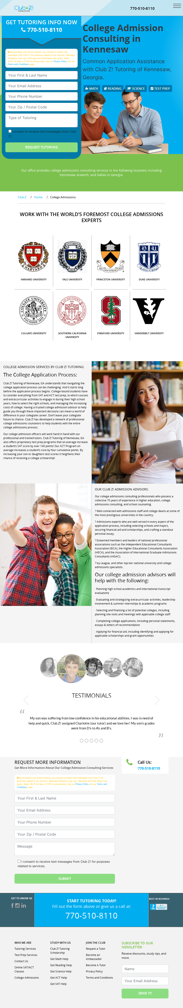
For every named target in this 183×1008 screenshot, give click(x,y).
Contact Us (21, 961)
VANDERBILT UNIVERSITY (149, 333)
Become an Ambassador (94, 957)
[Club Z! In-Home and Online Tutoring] (24, 8)
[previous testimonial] (26, 700)
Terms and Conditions (18, 64)
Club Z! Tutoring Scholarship (60, 950)
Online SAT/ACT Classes (24, 969)
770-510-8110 (142, 8)
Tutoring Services (25, 948)
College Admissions (27, 977)
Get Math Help (59, 959)
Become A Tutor (96, 965)
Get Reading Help (61, 965)
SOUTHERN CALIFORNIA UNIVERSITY (72, 335)
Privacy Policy (60, 61)
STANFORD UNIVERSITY (110, 333)
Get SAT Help (58, 984)
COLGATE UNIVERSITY (33, 333)
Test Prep (161, 88)
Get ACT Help (58, 977)
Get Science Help (60, 971)
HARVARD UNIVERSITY (34, 279)
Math (93, 88)
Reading (114, 88)
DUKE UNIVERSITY (149, 279)
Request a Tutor (95, 948)
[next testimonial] (157, 700)
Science (138, 88)
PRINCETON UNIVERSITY (110, 279)
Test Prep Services (26, 955)
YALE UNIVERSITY (72, 279)
